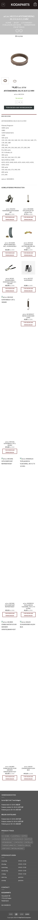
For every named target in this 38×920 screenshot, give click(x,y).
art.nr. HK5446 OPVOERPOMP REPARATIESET (10, 605)
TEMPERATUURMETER (8, 845)
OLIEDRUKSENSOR (17, 839)
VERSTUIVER (6, 848)
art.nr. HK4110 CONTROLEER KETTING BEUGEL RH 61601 (28, 245)
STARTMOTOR (18, 842)
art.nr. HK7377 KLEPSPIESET (28, 279)
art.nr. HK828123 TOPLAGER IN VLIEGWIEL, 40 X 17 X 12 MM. (28, 606)
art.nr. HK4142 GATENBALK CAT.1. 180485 (10, 443)
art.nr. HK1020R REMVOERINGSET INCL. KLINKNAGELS (9, 244)
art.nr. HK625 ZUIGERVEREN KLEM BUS (28, 768)
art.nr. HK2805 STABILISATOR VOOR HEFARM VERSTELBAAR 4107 (9, 769)
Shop (16, 23)
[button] (3, 4)
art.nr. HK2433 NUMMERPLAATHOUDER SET (10, 210)
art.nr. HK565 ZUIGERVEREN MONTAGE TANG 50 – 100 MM (10, 281)
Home (8, 23)
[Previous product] (20, 30)
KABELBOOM (6, 839)
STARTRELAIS (28, 842)
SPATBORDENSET (7, 842)
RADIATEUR (28, 839)
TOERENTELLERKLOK (23, 845)
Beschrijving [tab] (6, 116)
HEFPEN (24, 836)
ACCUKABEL (6, 836)
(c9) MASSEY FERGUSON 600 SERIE (17, 24)
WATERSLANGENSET (17, 848)
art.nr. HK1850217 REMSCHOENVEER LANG (28, 315)
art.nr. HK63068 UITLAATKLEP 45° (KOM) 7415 (28, 210)
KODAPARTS (19, 4)
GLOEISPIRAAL (15, 836)
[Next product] (17, 30)
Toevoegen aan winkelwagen (19, 107)
